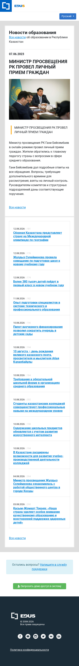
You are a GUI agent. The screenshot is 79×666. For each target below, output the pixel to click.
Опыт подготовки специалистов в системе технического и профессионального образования (36, 306)
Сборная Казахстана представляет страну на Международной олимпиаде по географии (37, 236)
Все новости (17, 37)
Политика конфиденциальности (29, 649)
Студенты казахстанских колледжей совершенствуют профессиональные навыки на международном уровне (39, 407)
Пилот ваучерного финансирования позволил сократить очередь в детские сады (38, 330)
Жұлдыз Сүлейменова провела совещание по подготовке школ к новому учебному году (36, 261)
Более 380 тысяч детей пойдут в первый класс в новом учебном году (38, 283)
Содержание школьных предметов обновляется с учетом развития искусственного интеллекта (37, 431)
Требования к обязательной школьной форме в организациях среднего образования (36, 383)
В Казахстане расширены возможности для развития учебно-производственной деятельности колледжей (38, 458)
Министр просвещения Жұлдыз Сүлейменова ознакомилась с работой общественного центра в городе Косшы (36, 486)
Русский (67, 16)
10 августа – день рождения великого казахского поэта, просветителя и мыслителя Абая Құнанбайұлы (36, 357)
